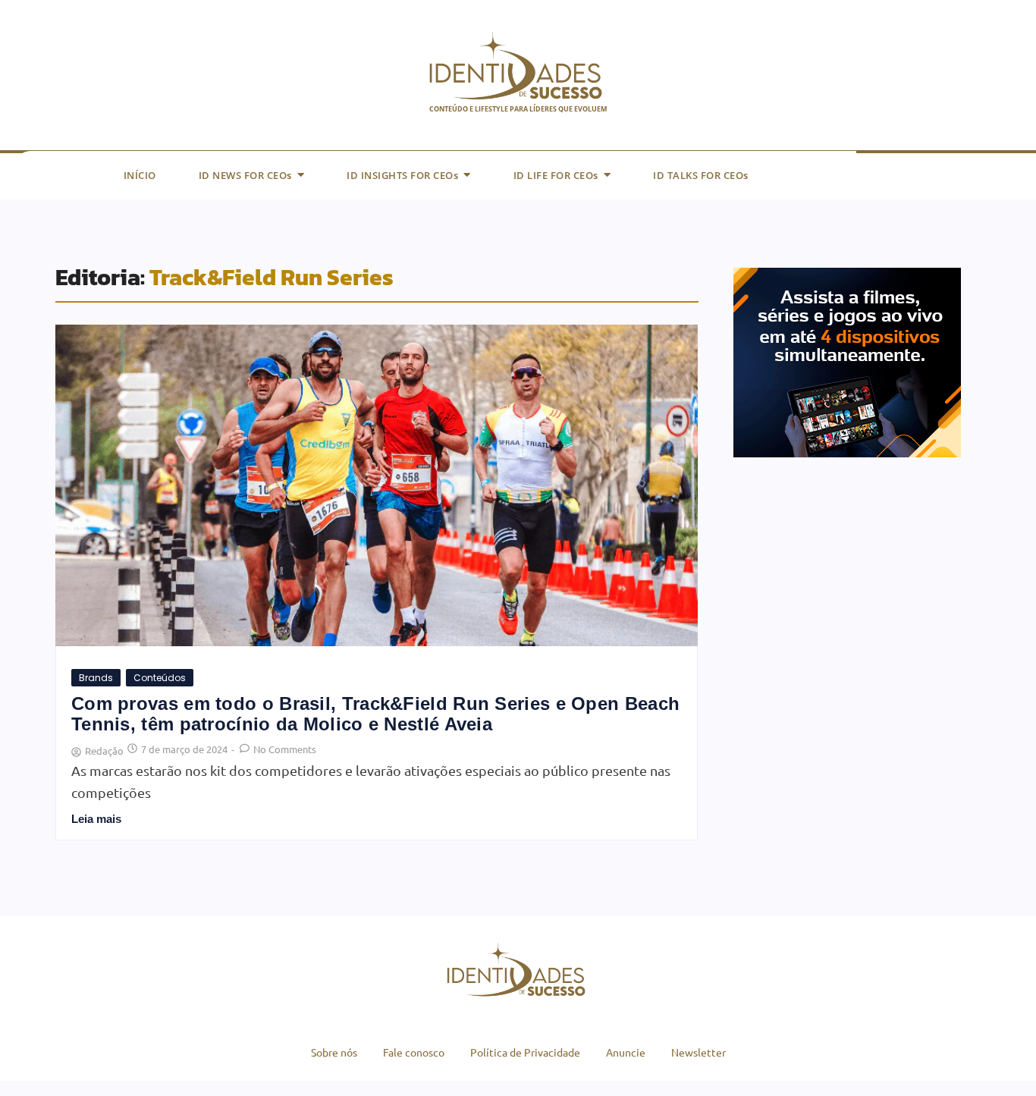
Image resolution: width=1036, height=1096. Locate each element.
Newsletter (698, 1052)
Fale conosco (413, 1052)
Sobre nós (334, 1052)
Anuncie (625, 1052)
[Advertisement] (847, 605)
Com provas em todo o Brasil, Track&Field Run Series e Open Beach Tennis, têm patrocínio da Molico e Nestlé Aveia (375, 713)
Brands (96, 677)
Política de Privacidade (525, 1052)
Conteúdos (159, 677)
